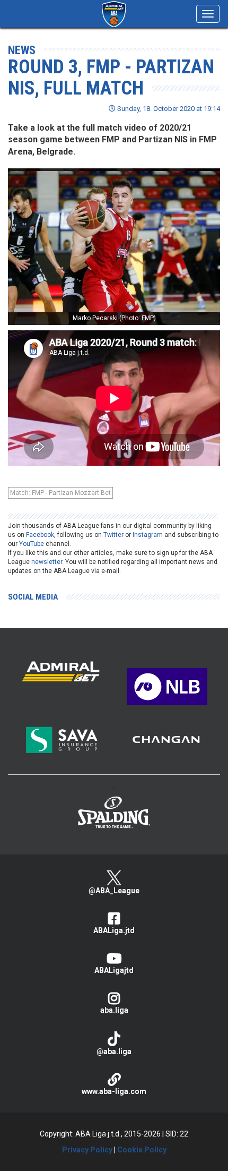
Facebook (40, 535)
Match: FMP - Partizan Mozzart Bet (60, 493)
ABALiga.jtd (114, 930)
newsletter (46, 562)
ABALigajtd (114, 970)
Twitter (113, 535)
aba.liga (114, 1010)
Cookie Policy (141, 1150)
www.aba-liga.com (114, 1091)
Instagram (148, 535)
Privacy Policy (87, 1150)
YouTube (31, 544)
